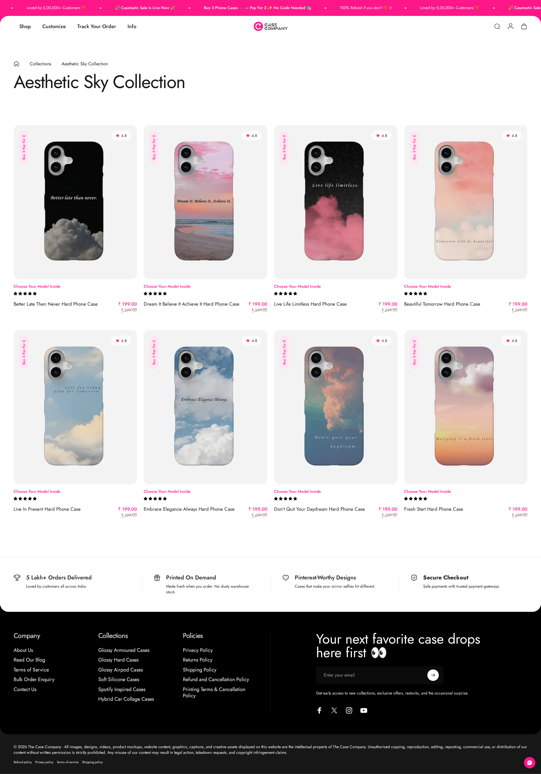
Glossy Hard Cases (118, 660)
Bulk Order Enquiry (34, 679)
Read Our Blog (29, 660)
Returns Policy (197, 660)
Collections (40, 63)
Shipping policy (92, 762)
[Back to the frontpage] (16, 64)
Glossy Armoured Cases (123, 650)
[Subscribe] (433, 675)
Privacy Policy (198, 650)
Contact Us (25, 689)
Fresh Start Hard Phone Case (433, 509)
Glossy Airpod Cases (120, 670)
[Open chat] (529, 762)
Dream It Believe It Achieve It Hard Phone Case (191, 304)
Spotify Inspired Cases (121, 689)
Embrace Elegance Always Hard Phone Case (189, 509)
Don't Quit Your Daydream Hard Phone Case (319, 509)
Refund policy (23, 762)
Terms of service (68, 762)
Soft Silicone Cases (118, 679)
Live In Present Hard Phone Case (47, 509)
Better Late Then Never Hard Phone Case (56, 304)
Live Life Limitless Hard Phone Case (310, 304)
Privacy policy (44, 762)
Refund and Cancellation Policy (216, 679)
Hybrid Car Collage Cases (126, 699)
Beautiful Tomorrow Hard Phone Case (442, 304)
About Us (23, 650)
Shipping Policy (199, 670)
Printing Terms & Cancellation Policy (214, 692)
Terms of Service (31, 670)
